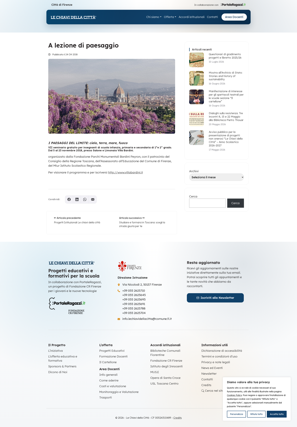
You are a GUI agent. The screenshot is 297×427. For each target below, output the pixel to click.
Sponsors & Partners (62, 366)
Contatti (212, 17)
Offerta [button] (169, 17)
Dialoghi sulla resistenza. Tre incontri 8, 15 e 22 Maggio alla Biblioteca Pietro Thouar (226, 117)
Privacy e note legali (215, 362)
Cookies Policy (234, 395)
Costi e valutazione (112, 386)
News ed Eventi (212, 368)
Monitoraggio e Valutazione (119, 392)
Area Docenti (234, 17)
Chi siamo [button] (152, 17)
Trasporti (105, 397)
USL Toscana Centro (164, 383)
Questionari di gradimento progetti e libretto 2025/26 (225, 56)
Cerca (193, 196)
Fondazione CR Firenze (166, 360)
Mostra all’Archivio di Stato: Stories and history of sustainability (225, 76)
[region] (257, 399)
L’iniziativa (55, 351)
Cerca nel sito (214, 390)
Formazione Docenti (113, 356)
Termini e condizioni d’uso (219, 356)
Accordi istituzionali (191, 17)
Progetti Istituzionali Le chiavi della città (77, 222)
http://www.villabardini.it (125, 172)
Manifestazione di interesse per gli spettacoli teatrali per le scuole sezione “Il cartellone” (226, 96)
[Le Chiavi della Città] (73, 17)
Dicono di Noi (57, 372)
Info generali (108, 375)
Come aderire (108, 380)
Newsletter (209, 373)
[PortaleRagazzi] (233, 5)
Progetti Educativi (112, 351)
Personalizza (236, 414)
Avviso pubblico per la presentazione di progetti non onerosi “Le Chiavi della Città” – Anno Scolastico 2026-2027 (226, 138)
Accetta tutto (277, 414)
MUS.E (154, 372)
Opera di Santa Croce (165, 378)
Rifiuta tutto (256, 414)
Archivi (194, 171)
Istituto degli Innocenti (166, 366)
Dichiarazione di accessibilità (221, 351)
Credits (206, 385)
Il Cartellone (108, 362)
